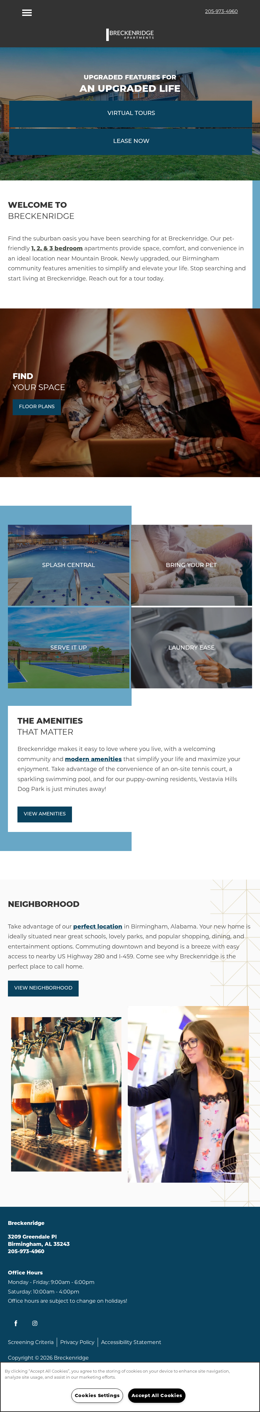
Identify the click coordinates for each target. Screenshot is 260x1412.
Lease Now (131, 142)
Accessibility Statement (131, 1342)
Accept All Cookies (157, 1395)
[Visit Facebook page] (16, 1323)
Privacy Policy (77, 1342)
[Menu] (27, 11)
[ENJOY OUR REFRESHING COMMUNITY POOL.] (68, 565)
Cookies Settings (97, 1395)
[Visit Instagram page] (35, 1323)
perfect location (97, 926)
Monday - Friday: (28, 1282)
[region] (130, 1387)
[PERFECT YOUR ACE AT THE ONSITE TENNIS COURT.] (68, 648)
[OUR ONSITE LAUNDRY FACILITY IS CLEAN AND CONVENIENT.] (191, 648)
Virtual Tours (131, 114)
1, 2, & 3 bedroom (57, 248)
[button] (37, 407)
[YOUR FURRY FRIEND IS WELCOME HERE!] (191, 565)
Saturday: (20, 1292)
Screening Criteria (31, 1342)
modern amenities (93, 759)
